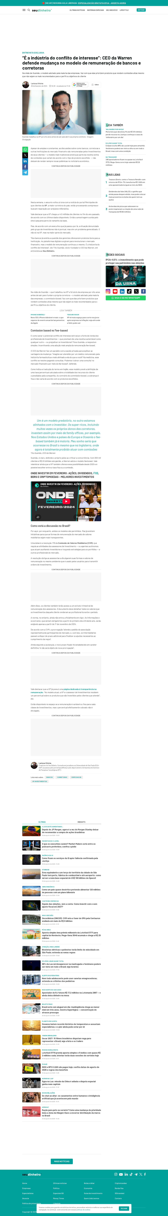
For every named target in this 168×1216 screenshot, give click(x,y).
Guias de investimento (93, 1193)
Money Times (58, 1198)
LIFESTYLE (124, 10)
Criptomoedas (121, 1183)
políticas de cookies (83, 1210)
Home (24, 1183)
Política (56, 1188)
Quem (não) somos (91, 1198)
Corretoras (62, 777)
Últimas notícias (60, 1183)
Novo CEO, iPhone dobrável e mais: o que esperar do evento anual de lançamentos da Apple (47, 320)
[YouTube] (121, 1174)
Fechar (124, 1208)
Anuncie (25, 1198)
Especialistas (27, 1193)
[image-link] (31, 831)
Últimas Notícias (77, 10)
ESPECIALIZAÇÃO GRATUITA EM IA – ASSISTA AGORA (102, 3)
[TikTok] (131, 1174)
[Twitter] (140, 1174)
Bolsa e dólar (89, 1183)
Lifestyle (56, 1203)
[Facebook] (145, 1174)
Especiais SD (76, 777)
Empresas (26, 1188)
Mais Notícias (61, 1161)
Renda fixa (119, 1188)
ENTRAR (141, 10)
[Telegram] (135, 1174)
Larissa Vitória (37, 83)
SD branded (119, 1193)
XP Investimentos (39, 781)
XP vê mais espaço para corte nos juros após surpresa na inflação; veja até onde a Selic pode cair (83, 320)
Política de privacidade (31, 1203)
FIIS (95, 473)
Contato (118, 1198)
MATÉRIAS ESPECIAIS (95, 10)
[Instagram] (115, 1174)
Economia (88, 1188)
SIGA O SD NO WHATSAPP (127, 298)
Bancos (49, 777)
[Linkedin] (126, 1174)
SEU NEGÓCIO (111, 10)
